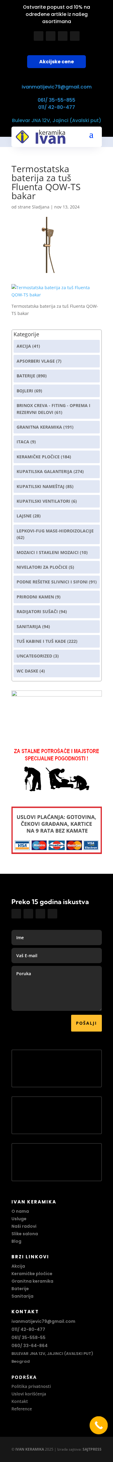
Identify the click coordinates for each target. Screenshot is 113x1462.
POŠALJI (86, 1023)
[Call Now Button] (98, 1425)
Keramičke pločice (31, 1274)
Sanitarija (29, 626)
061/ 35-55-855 (56, 100)
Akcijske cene (56, 61)
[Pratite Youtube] (62, 36)
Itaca (23, 442)
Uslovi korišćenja (28, 1394)
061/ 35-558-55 (28, 1338)
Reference (21, 1409)
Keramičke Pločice (38, 457)
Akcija (24, 346)
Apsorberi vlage (36, 361)
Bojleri (25, 391)
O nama (20, 1211)
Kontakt (19, 1401)
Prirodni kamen (35, 597)
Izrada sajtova (69, 1449)
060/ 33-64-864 (29, 1346)
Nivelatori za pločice (42, 567)
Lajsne (24, 516)
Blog (16, 1241)
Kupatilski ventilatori (43, 501)
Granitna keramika (39, 427)
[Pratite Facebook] (38, 36)
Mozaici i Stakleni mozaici (48, 552)
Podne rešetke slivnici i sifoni (52, 582)
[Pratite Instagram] (50, 36)
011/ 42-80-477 (56, 107)
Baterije (26, 376)
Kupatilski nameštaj (40, 486)
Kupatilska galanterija (44, 471)
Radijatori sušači (37, 611)
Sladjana (40, 207)
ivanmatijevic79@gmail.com (57, 86)
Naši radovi (23, 1226)
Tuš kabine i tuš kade (41, 641)
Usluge (19, 1219)
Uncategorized (34, 656)
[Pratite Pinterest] (75, 36)
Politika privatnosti (31, 1386)
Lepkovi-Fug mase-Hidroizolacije (55, 531)
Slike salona (24, 1234)
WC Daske (27, 671)
